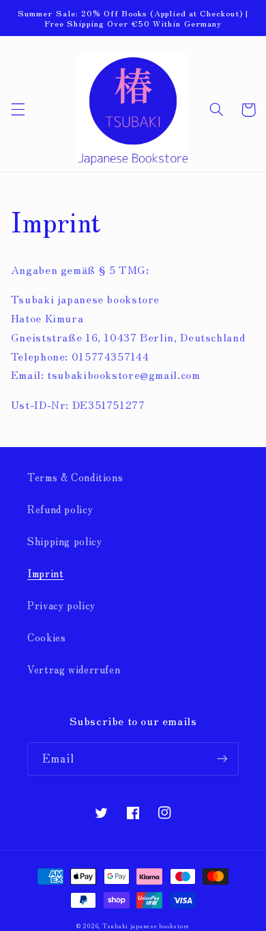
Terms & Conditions (75, 477)
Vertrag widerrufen (73, 669)
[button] (17, 109)
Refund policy (60, 509)
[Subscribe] (222, 759)
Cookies (46, 637)
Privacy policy (61, 605)
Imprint (45, 573)
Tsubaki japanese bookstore (146, 925)
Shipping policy (64, 541)
